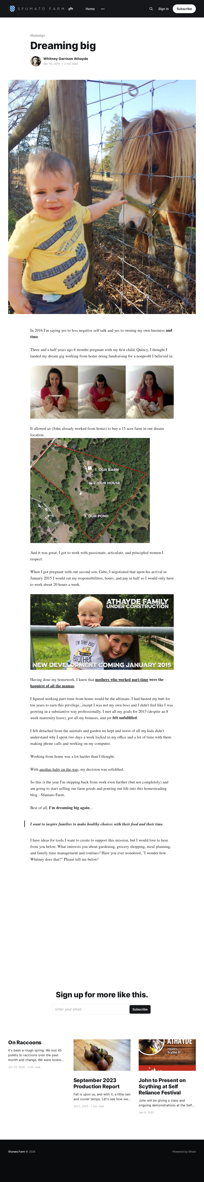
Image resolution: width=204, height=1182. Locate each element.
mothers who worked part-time (121, 679)
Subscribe (184, 9)
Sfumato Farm (16, 1151)
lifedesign (37, 35)
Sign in (163, 9)
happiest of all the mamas (52, 686)
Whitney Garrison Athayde (65, 59)
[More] (103, 9)
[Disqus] (102, 924)
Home (90, 9)
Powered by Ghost (184, 1151)
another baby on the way (58, 769)
